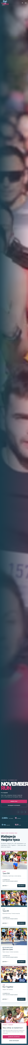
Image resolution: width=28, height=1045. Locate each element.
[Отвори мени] (25, 2)
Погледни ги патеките (14, 805)
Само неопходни (14, 1040)
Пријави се (21, 885)
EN (22, 2)
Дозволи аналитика (14, 1036)
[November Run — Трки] (5, 3)
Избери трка (14, 801)
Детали (5, 885)
